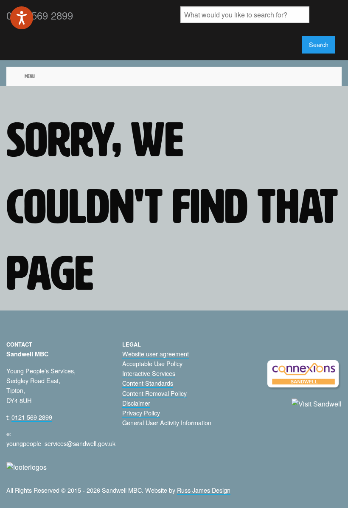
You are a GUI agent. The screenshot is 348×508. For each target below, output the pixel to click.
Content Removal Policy (154, 393)
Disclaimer (136, 402)
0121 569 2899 (31, 416)
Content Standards (147, 382)
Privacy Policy (141, 412)
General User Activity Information (166, 422)
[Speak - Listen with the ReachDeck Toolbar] (21, 17)
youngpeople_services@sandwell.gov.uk (60, 443)
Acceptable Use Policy (152, 363)
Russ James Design (203, 489)
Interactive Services (148, 373)
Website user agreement (155, 353)
